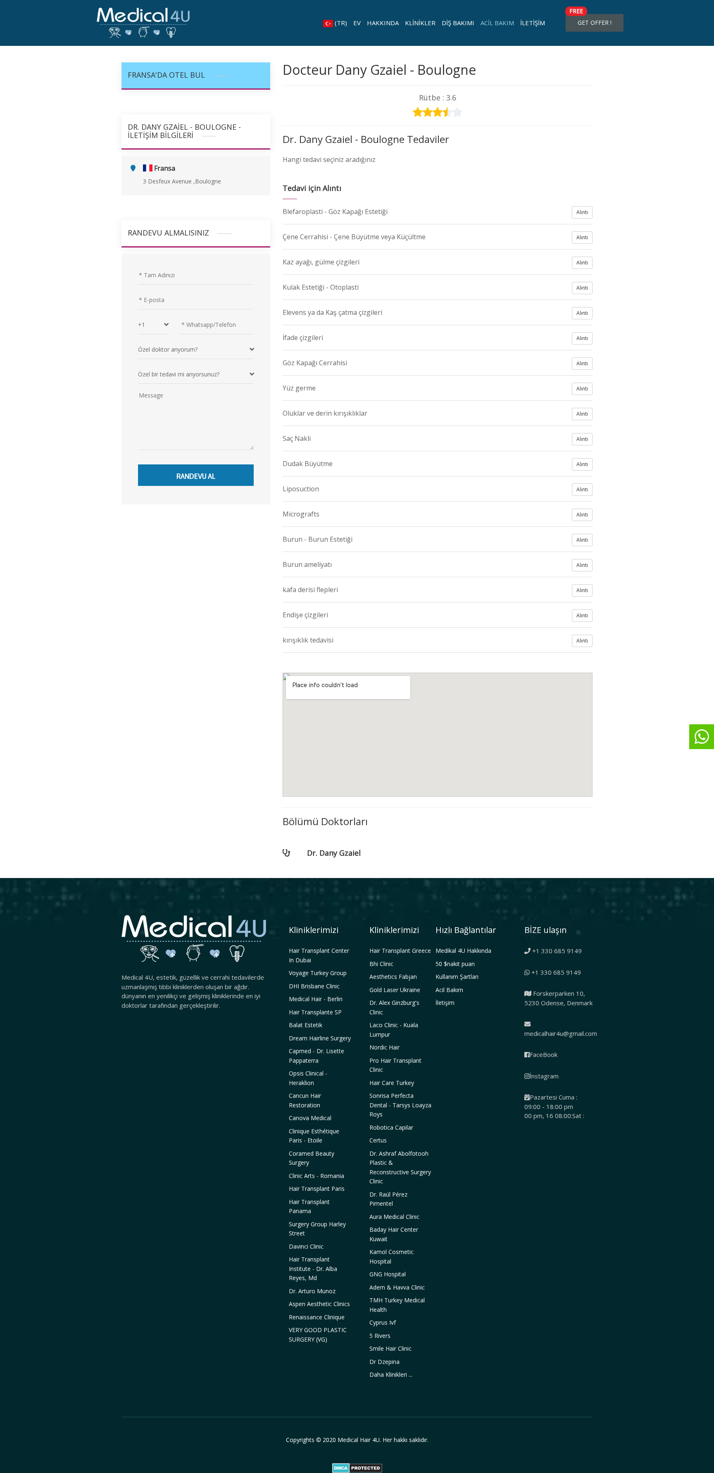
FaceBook (543, 1054)
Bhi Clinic (381, 964)
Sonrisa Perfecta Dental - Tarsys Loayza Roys (400, 1105)
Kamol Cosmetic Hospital (391, 1256)
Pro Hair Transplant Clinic (395, 1065)
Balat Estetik (305, 1025)
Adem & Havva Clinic (397, 1287)
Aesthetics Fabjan (393, 976)
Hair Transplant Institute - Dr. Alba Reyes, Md (313, 1268)
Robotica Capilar (391, 1127)
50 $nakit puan (455, 964)
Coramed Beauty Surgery (311, 1158)
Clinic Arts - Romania (316, 1176)
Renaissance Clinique (317, 1317)
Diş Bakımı (458, 23)
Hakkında (383, 23)
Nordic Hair (384, 1047)
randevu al (195, 475)
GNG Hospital (387, 1274)
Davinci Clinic (306, 1246)
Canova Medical (310, 1118)
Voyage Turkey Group (318, 973)
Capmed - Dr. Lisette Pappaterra (316, 1055)
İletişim (532, 23)
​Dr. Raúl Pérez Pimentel (388, 1199)
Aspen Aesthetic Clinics (319, 1304)
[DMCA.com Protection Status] (357, 1467)
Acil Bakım (497, 23)
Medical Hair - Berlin (316, 999)
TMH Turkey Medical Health (397, 1305)
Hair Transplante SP (315, 1012)
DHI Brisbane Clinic (314, 986)
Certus (378, 1140)
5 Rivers (379, 1336)
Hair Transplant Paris (317, 1188)
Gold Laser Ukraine (394, 990)
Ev (357, 23)
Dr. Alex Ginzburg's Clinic (394, 1007)
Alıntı (582, 212)
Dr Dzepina (384, 1362)
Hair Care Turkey (391, 1083)
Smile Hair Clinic (390, 1348)
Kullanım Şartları (457, 976)
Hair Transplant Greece (400, 950)
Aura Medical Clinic (394, 1217)
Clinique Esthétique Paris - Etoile (314, 1136)
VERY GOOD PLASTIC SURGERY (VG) (318, 1334)
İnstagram (544, 1076)
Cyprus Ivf (382, 1322)
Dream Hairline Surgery (320, 1038)
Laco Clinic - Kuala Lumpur (393, 1029)
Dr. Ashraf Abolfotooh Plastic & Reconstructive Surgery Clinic (400, 1167)
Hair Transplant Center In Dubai (319, 955)
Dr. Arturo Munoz (312, 1291)
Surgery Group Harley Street (317, 1228)
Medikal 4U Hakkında (463, 950)
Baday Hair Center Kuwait (393, 1234)
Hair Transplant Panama (309, 1206)
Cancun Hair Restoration (305, 1100)
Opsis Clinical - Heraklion (308, 1078)
